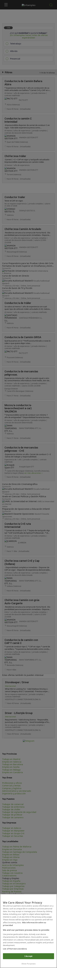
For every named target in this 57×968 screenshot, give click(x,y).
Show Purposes (28, 963)
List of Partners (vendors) (15, 948)
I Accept (28, 956)
